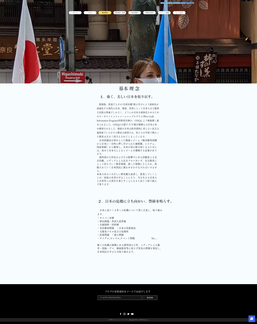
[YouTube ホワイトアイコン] (132, 314)
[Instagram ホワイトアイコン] (124, 314)
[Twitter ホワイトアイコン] (128, 314)
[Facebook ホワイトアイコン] (120, 314)
